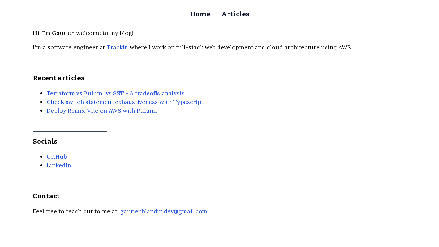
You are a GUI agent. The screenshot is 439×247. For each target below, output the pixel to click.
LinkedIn (59, 165)
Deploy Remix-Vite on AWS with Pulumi (102, 110)
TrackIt (117, 47)
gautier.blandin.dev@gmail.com (163, 211)
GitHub (57, 156)
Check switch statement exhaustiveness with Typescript (125, 101)
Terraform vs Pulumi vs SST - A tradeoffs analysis (115, 93)
